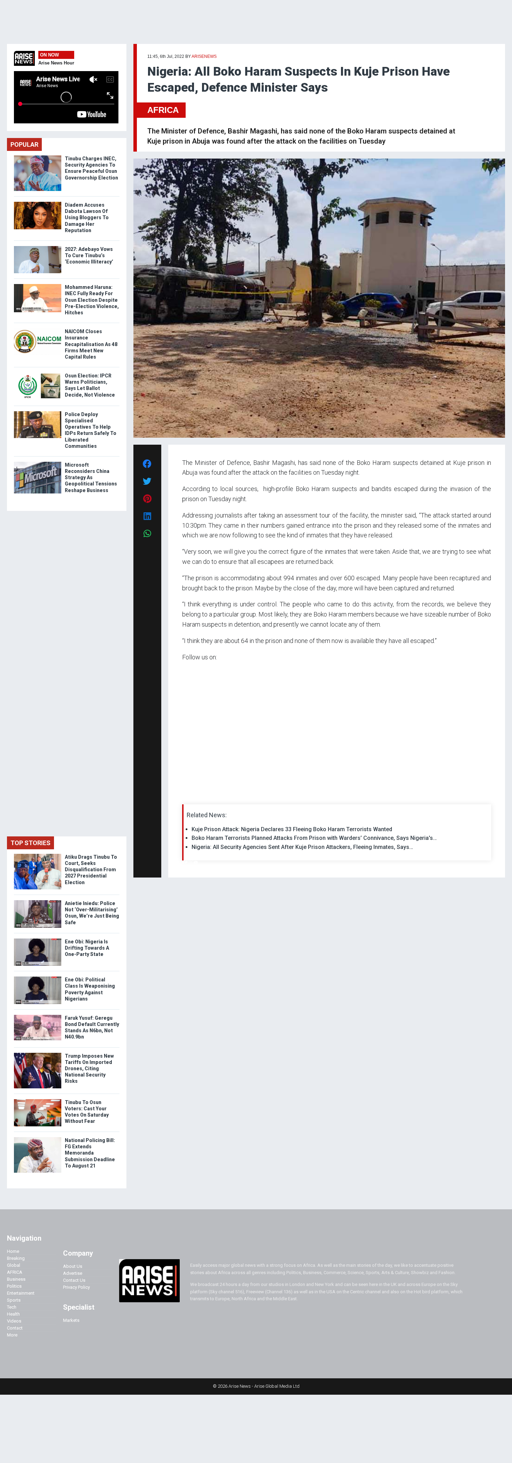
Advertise (72, 1273)
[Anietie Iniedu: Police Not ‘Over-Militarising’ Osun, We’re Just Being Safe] (37, 902)
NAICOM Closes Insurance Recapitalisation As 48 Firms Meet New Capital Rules (91, 344)
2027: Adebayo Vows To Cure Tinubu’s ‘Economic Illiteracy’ (89, 255)
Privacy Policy (76, 1287)
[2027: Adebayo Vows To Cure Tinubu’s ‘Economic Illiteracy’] (37, 248)
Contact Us (74, 1280)
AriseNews (204, 56)
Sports (14, 1300)
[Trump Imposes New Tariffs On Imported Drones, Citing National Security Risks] (37, 1054)
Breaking (16, 1258)
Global (13, 1265)
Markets (71, 1320)
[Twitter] (186, 862)
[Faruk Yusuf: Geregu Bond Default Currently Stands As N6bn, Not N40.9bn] (37, 1016)
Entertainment (20, 1293)
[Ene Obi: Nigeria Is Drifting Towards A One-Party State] (37, 940)
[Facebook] (183, 862)
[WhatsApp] (192, 862)
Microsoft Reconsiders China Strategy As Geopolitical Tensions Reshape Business (91, 477)
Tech (11, 1307)
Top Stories (30, 843)
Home (13, 1251)
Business (16, 1279)
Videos (14, 1321)
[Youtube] (196, 862)
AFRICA (163, 110)
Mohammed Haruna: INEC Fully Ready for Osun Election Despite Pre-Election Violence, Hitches (92, 299)
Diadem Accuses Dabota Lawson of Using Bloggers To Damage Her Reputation (87, 217)
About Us (72, 1266)
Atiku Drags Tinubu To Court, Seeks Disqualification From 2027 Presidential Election (91, 869)
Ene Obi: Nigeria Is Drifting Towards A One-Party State (87, 948)
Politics (14, 1286)
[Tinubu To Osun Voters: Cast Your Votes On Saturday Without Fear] (37, 1101)
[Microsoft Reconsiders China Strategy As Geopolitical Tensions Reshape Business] (37, 463)
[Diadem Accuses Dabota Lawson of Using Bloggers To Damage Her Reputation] (37, 203)
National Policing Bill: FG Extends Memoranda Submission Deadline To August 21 (90, 1153)
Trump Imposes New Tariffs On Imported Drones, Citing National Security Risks (89, 1068)
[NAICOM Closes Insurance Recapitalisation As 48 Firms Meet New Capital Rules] (37, 330)
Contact (15, 1328)
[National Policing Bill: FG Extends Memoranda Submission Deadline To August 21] (37, 1139)
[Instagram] (189, 862)
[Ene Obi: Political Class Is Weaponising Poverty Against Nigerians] (37, 978)
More (12, 1335)
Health (13, 1314)
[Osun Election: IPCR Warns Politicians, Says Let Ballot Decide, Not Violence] (37, 374)
